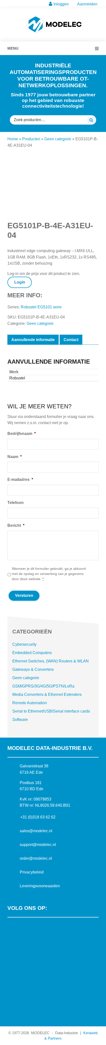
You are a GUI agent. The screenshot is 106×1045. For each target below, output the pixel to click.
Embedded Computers (32, 653)
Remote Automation (29, 703)
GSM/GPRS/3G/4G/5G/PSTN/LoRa (43, 686)
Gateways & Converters (33, 669)
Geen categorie (57, 139)
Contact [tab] (71, 340)
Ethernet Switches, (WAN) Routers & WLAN (50, 661)
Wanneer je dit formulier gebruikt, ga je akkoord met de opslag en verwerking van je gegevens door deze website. (49, 574)
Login (19, 282)
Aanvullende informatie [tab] (33, 340)
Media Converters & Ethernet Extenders (47, 694)
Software (20, 719)
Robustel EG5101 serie (41, 307)
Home (12, 139)
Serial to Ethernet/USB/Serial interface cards (51, 711)
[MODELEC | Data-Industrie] (53, 19)
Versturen (24, 595)
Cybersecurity (24, 644)
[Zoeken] (91, 120)
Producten (31, 139)
